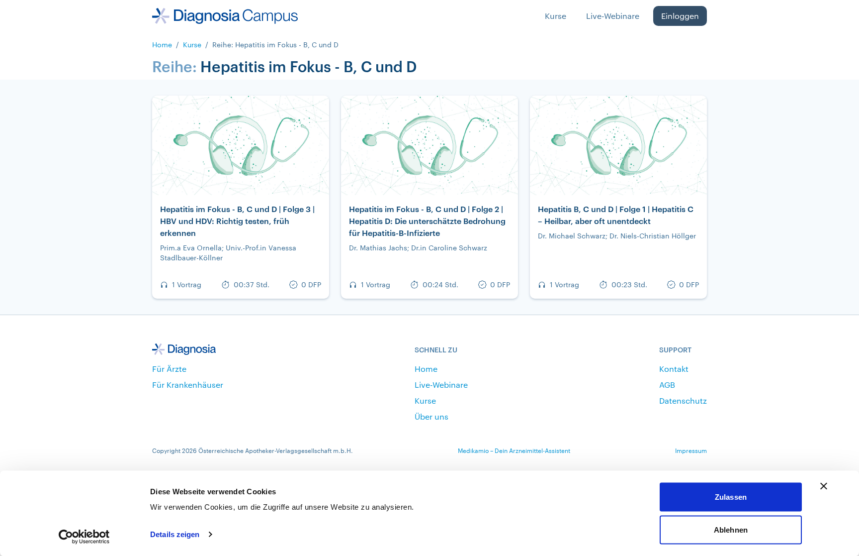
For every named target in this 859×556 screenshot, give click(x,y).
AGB (667, 384)
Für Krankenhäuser (187, 384)
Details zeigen (174, 534)
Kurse (555, 15)
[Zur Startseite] (225, 16)
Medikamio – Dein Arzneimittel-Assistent (514, 450)
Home (162, 44)
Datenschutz (683, 400)
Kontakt (673, 368)
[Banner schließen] (823, 486)
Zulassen (731, 497)
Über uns (431, 416)
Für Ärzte (169, 368)
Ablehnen (731, 529)
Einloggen (680, 15)
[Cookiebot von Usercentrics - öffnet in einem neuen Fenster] (84, 536)
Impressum (691, 450)
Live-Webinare (612, 15)
